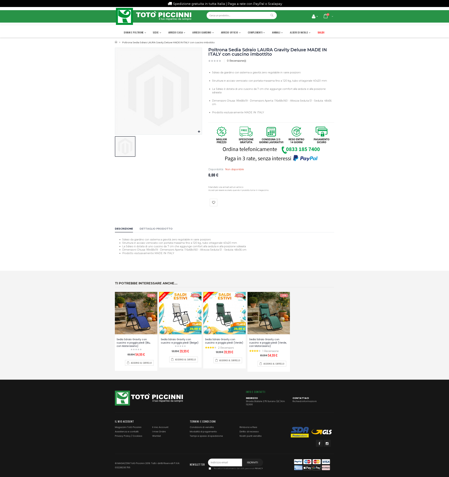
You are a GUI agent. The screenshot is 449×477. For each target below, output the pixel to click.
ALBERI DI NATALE (299, 32)
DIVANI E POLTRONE (134, 32)
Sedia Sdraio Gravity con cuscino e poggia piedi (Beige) (180, 341)
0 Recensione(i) (236, 60)
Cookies (137, 436)
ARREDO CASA (175, 32)
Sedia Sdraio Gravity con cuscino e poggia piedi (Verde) (224, 341)
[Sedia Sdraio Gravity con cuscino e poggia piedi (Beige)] (180, 313)
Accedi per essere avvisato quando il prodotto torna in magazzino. (238, 190)
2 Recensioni (226, 347)
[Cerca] (272, 15)
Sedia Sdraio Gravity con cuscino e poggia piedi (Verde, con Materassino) (268, 343)
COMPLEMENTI (255, 32)
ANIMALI (276, 32)
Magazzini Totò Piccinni (128, 427)
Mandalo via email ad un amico (225, 187)
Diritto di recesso (249, 431)
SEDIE (156, 32)
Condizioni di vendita (202, 427)
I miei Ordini (159, 431)
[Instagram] (327, 443)
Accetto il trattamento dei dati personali (238, 468)
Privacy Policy (122, 436)
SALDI (321, 32)
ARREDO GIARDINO (201, 32)
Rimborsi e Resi (248, 427)
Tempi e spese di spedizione (206, 436)
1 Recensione (270, 351)
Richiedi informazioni (304, 401)
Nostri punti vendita (251, 436)
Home (116, 42)
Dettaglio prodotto (156, 228)
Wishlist (156, 436)
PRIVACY (259, 468)
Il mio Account (160, 427)
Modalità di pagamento (203, 431)
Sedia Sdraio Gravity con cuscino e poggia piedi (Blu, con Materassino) (133, 343)
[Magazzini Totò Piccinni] (153, 16)
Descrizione (124, 228)
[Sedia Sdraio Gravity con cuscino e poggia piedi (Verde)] (224, 313)
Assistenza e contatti (127, 431)
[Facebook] (319, 443)
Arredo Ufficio (229, 32)
